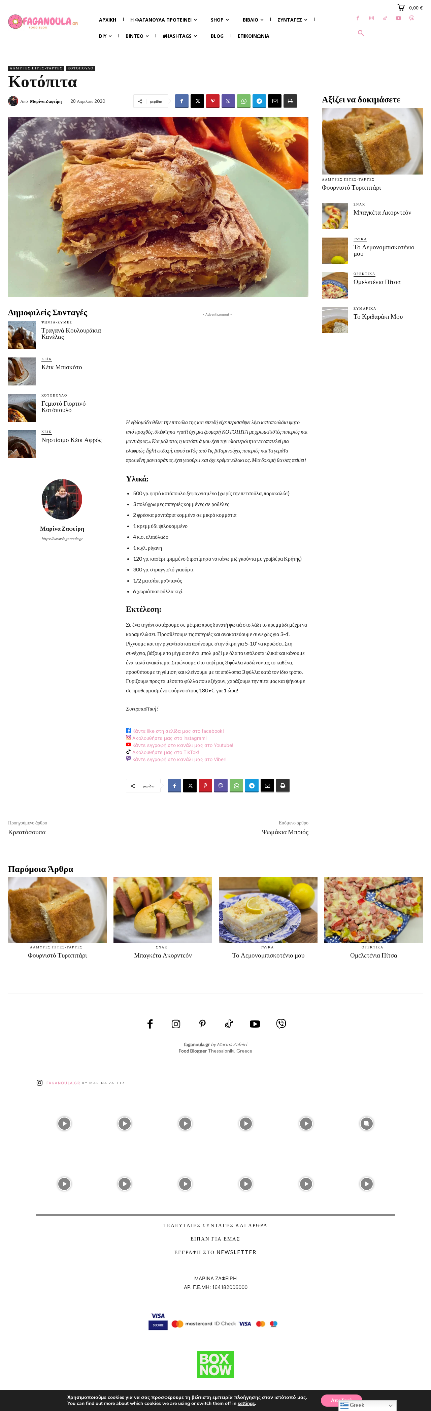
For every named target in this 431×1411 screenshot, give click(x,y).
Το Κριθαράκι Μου (378, 316)
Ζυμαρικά (365, 308)
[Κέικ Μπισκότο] (22, 371)
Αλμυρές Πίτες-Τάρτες (36, 68)
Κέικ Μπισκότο (61, 367)
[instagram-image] (64, 1122)
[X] (197, 101)
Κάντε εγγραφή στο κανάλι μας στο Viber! (179, 759)
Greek (356, 1405)
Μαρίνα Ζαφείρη (46, 101)
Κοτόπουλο (81, 68)
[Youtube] (398, 18)
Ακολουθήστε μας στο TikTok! (165, 752)
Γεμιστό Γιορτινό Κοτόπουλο (63, 406)
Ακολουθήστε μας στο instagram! (169, 738)
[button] (361, 33)
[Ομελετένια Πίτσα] (335, 285)
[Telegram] (259, 101)
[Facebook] (358, 18)
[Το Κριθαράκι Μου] (335, 320)
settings (246, 1404)
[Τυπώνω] (290, 101)
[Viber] (412, 18)
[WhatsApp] (244, 101)
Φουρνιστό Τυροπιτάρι (351, 187)
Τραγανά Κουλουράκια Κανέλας (71, 333)
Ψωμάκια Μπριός (285, 832)
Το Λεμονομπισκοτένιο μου (384, 250)
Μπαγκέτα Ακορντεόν (382, 212)
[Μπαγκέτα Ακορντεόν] (335, 216)
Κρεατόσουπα (26, 832)
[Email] (274, 101)
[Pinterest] (213, 101)
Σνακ (359, 204)
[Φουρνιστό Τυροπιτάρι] (372, 141)
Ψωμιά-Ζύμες (56, 322)
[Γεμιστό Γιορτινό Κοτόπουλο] (22, 408)
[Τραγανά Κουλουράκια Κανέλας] (22, 335)
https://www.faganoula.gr (61, 538)
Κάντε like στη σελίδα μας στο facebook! (177, 731)
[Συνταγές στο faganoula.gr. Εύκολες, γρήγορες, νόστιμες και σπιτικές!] (43, 21)
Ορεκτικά (364, 274)
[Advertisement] (217, 365)
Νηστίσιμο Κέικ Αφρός (71, 439)
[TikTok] (385, 18)
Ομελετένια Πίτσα (377, 281)
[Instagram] (371, 18)
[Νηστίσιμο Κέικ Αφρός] (22, 444)
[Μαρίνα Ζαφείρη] (14, 101)
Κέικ (46, 359)
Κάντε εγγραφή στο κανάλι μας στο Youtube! (182, 745)
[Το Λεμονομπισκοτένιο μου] (335, 251)
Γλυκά (360, 239)
